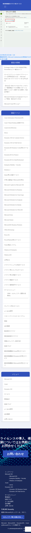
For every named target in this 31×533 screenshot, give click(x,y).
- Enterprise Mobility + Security (17, 478)
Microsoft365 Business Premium (13, 225)
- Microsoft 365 (13, 476)
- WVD (11, 485)
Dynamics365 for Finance (11, 155)
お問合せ (7, 260)
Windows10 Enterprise (10, 250)
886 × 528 (12, 55)
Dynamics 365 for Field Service (13, 143)
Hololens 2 (7, 170)
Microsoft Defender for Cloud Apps (14, 195)
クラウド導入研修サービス (12, 275)
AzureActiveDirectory (10, 128)
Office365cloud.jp (9, 230)
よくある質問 (8, 311)
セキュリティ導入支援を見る (12, 517)
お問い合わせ (8, 419)
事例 (5, 321)
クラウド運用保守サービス (12, 285)
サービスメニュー (9, 290)
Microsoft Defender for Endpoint (13, 200)
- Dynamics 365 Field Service (17, 491)
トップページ (9, 472)
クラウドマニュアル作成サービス (14, 265)
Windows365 (8, 255)
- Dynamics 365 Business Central (18, 489)
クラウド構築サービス (11, 280)
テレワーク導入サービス (11, 306)
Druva (6, 133)
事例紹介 (7, 399)
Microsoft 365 (8, 379)
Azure (6, 384)
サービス (7, 394)
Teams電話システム (10, 245)
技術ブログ (7, 346)
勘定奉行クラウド (9, 331)
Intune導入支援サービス (11, 175)
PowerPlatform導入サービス (12, 240)
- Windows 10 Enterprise (15, 480)
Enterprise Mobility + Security (12, 165)
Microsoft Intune (8, 220)
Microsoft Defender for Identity (12, 205)
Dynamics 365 (8, 389)
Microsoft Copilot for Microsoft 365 (14, 185)
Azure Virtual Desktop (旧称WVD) (14, 123)
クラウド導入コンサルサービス (14, 270)
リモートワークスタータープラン (14, 316)
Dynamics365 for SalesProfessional (14, 160)
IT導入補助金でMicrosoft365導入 (14, 180)
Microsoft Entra (8, 215)
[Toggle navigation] (5, 6)
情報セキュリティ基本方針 (12, 341)
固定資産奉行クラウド (11, 336)
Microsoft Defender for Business (13, 190)
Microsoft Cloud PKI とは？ (12, 104)
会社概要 (7, 326)
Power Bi (6, 235)
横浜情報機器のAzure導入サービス (15, 351)
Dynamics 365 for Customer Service (14, 138)
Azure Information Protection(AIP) (13, 118)
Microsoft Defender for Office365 (13, 210)
